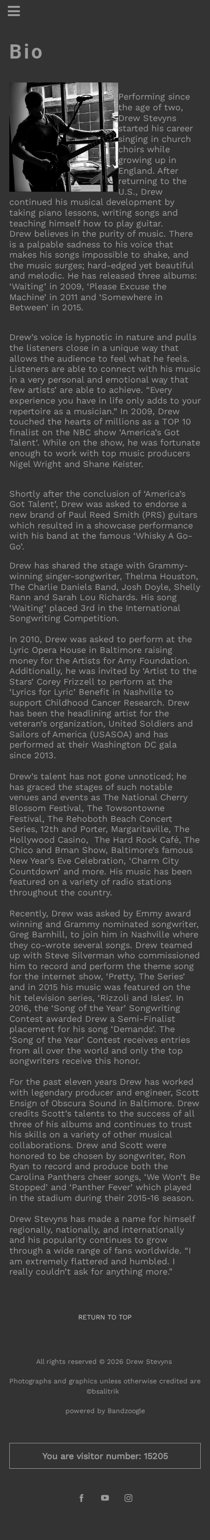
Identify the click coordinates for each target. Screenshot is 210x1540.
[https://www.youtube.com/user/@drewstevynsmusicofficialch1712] (105, 1498)
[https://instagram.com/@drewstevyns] (128, 1498)
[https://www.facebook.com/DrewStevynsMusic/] (81, 1498)
